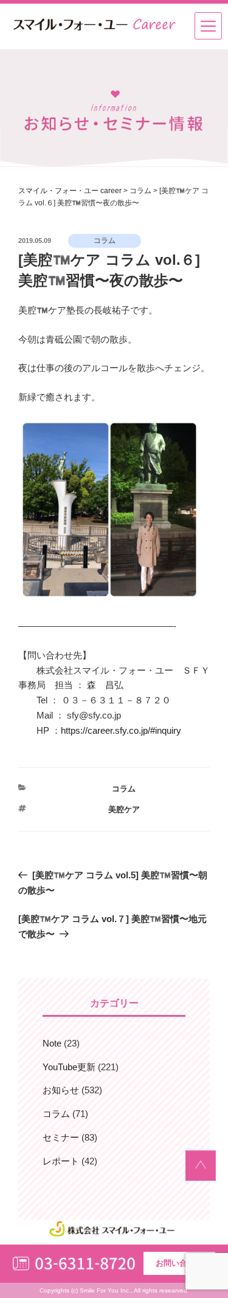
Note (52, 1043)
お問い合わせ (179, 1263)
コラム (124, 788)
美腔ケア (124, 809)
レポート (61, 1161)
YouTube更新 (69, 1067)
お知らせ (61, 1090)
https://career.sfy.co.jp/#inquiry (121, 730)
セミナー (61, 1137)
